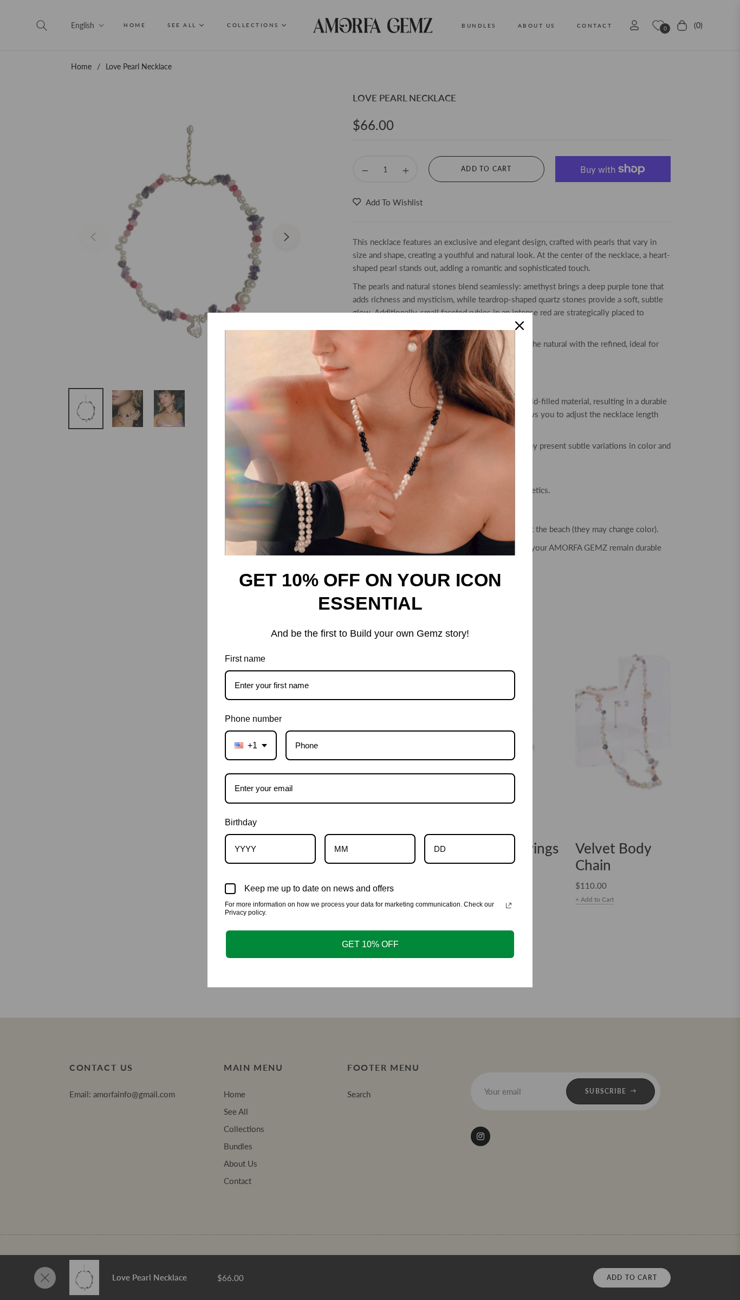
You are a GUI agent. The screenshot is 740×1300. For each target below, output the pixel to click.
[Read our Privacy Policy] (508, 905)
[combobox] (251, 745)
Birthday (241, 822)
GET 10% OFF (370, 944)
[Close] (520, 326)
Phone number (253, 718)
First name (245, 658)
